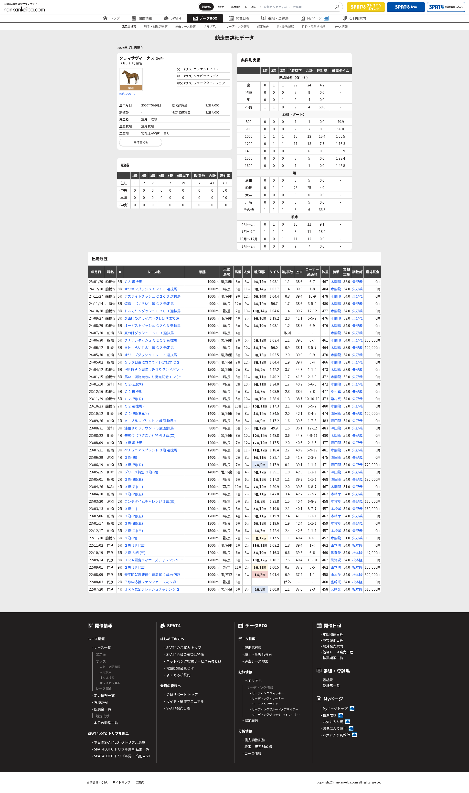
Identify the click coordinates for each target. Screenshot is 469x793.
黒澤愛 (336, 552)
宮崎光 (336, 581)
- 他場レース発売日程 (336, 651)
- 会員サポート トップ (181, 694)
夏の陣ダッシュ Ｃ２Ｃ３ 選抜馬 (149, 332)
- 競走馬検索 (252, 647)
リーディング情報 (237, 26)
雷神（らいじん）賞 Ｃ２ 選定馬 (149, 347)
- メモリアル (252, 680)
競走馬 (206, 7)
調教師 (235, 7)
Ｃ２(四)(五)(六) (136, 413)
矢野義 (357, 281)
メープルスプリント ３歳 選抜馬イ (150, 420)
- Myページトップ (334, 708)
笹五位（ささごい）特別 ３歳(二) (149, 435)
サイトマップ (121, 782)
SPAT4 (176, 18)
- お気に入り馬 (331, 721)
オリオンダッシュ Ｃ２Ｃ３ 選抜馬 (150, 288)
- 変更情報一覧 (103, 695)
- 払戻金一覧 (101, 709)
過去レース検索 (185, 26)
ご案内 (139, 782)
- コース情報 (251, 753)
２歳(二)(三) (133, 530)
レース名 (250, 7)
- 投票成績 (328, 715)
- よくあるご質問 (177, 674)
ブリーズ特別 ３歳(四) (141, 472)
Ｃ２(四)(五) (133, 398)
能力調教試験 (285, 26)
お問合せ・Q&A (97, 782)
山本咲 (336, 545)
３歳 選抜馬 (133, 442)
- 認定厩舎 (250, 720)
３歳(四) (130, 457)
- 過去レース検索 (255, 661)
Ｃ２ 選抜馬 (133, 391)
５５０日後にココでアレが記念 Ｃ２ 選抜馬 (152, 362)
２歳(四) (130, 537)
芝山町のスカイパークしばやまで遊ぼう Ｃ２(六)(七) (153, 318)
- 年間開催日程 (331, 634)
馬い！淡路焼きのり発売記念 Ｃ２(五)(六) (153, 376)
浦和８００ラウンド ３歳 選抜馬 (149, 428)
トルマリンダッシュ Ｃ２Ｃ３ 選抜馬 (152, 310)
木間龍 (336, 281)
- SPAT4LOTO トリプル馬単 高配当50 (121, 755)
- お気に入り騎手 (333, 728)
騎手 (221, 7)
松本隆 (357, 545)
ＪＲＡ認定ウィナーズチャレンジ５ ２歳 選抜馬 (153, 560)
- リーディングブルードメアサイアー (274, 709)
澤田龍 (336, 413)
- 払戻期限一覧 (331, 657)
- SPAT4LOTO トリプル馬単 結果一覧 (120, 749)
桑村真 (336, 391)
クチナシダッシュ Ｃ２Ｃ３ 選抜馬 (150, 340)
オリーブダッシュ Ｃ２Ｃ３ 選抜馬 (150, 354)
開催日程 (242, 18)
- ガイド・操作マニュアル (184, 701)
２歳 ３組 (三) (134, 545)
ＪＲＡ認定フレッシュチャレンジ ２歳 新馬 (153, 589)
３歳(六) (130, 508)
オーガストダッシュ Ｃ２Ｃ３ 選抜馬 (152, 325)
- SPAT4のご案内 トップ (182, 647)
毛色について (127, 93)
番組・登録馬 (278, 18)
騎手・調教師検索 (156, 26)
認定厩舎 (263, 26)
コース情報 (340, 26)
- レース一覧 (101, 647)
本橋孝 (336, 493)
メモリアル (210, 26)
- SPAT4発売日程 (177, 708)
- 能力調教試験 (253, 739)
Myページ (314, 18)
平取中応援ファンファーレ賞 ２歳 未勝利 (152, 581)
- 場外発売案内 (331, 646)
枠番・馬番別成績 (313, 26)
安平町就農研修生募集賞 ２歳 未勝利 (152, 574)
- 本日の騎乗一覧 (105, 722)
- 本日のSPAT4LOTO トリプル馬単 (118, 742)
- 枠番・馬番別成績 (257, 746)
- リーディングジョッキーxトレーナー (275, 714)
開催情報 (145, 18)
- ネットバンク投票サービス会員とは (192, 661)
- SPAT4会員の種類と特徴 (184, 654)
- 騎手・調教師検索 (257, 654)
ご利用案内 (357, 18)
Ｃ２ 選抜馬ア (135, 406)
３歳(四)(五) (133, 464)
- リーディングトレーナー (267, 698)
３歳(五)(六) (133, 486)
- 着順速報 (100, 702)
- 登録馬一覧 (330, 685)
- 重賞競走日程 (331, 640)
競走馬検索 (129, 26)
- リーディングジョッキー (267, 693)
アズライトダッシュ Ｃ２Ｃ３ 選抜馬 (152, 296)
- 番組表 (326, 679)
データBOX (208, 18)
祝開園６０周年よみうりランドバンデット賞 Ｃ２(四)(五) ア (153, 369)
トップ (115, 18)
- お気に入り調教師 (335, 734)
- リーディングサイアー (265, 704)
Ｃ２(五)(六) (133, 384)
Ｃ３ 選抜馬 (133, 281)
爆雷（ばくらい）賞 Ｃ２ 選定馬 (149, 303)
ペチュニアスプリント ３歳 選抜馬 (150, 450)
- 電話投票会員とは (179, 668)
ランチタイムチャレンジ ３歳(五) (149, 501)
